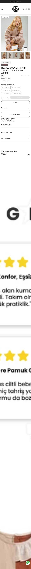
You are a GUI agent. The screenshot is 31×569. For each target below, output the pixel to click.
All (29, 154)
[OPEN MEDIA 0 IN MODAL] (25, 49)
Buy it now (16, 102)
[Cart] (29, 9)
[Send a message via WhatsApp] (28, 562)
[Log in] (26, 9)
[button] (2, 9)
